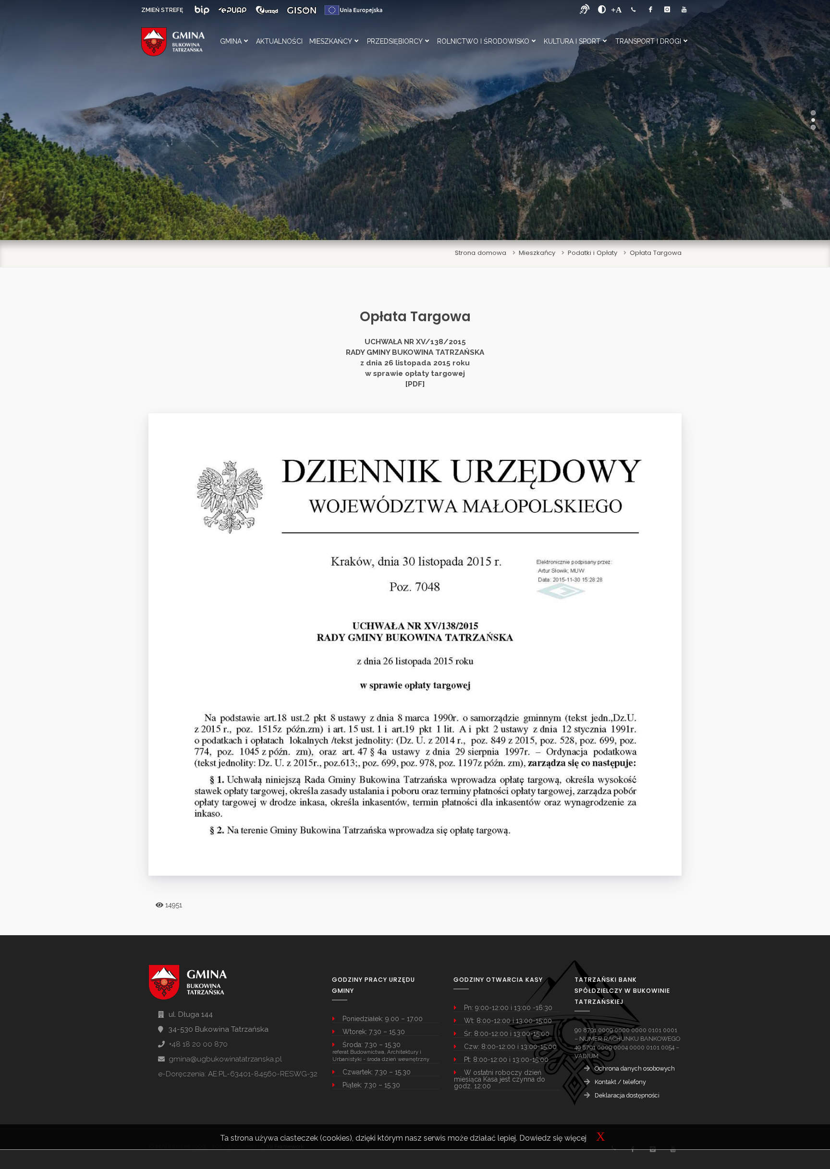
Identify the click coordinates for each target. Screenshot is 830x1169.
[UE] (353, 10)
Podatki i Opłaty (592, 252)
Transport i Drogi (648, 41)
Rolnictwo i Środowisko (483, 41)
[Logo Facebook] (650, 10)
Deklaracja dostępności (627, 1095)
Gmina (231, 41)
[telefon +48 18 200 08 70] (633, 10)
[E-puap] (232, 10)
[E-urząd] (267, 10)
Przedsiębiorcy (395, 41)
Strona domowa (480, 252)
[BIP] (202, 10)
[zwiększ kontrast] (602, 9)
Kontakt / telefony (620, 1081)
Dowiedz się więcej (552, 1138)
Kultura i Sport (572, 41)
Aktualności (279, 41)
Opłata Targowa (656, 252)
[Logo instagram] (667, 10)
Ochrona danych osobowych (635, 1068)
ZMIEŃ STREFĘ (162, 10)
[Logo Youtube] (684, 10)
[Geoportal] (301, 10)
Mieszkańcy (330, 41)
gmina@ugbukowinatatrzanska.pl (225, 1059)
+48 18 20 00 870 (198, 1044)
